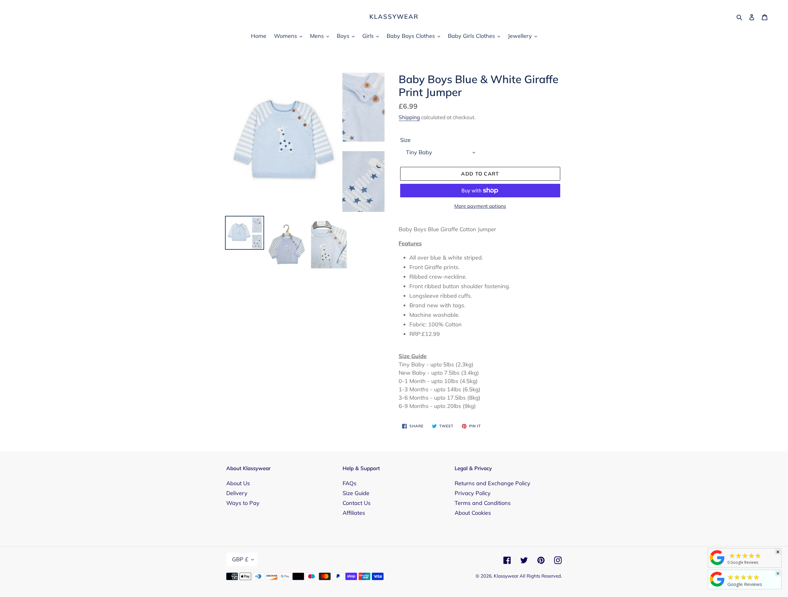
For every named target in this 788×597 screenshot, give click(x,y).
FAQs (349, 483)
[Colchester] (717, 564)
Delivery (236, 493)
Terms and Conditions (483, 502)
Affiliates (354, 512)
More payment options (480, 206)
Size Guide (356, 493)
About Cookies (473, 512)
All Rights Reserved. (541, 576)
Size (405, 139)
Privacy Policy (473, 493)
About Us (238, 483)
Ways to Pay (242, 502)
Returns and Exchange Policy (492, 483)
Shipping (409, 117)
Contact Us (357, 502)
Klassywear (394, 16)
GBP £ (240, 559)
